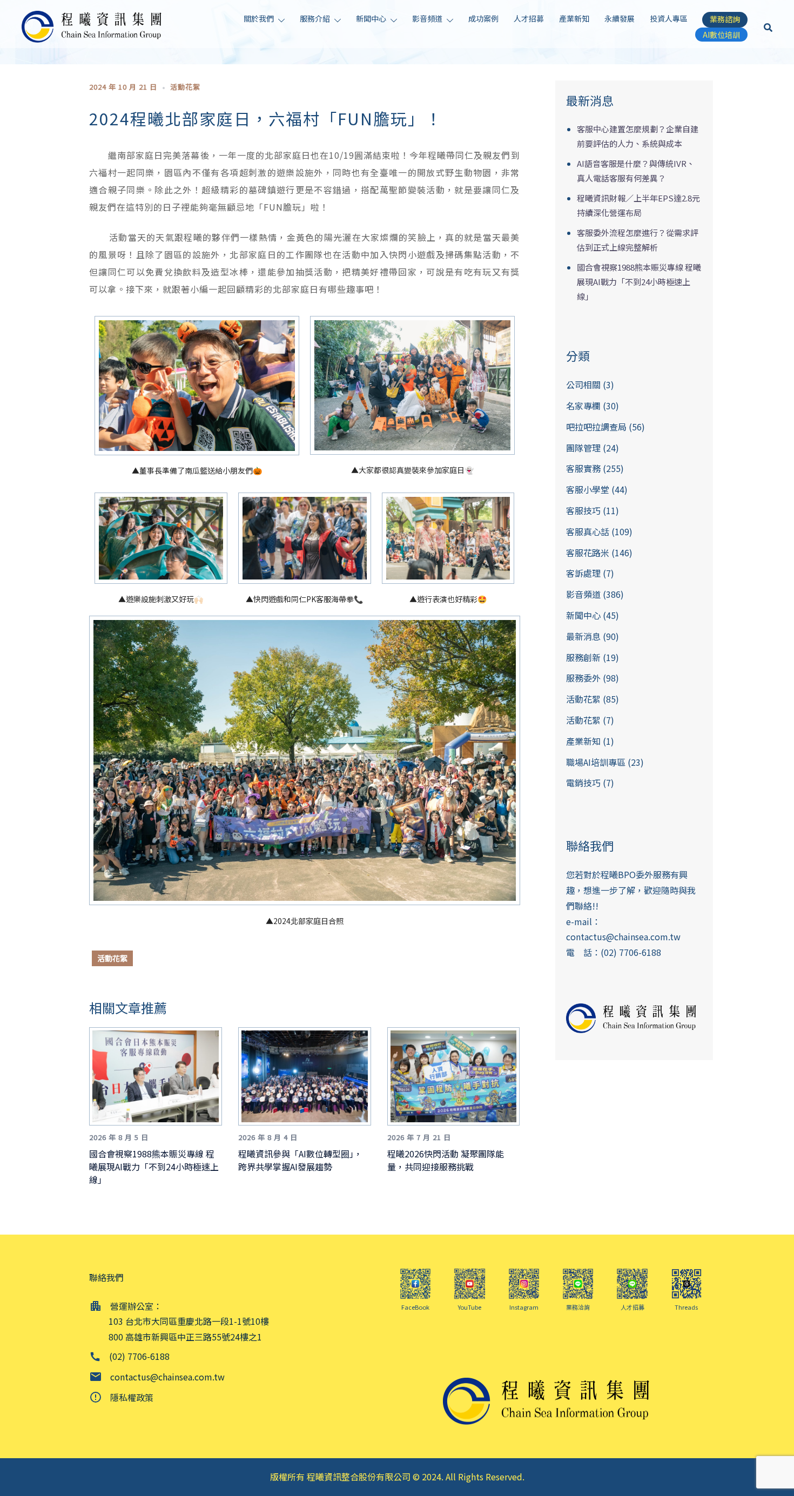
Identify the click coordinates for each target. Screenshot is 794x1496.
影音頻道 (427, 18)
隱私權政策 (131, 1397)
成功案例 (483, 18)
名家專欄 (583, 405)
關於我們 (259, 18)
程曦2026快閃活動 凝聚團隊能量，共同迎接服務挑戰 (445, 1160)
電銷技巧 (583, 782)
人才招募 (529, 18)
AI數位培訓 (721, 34)
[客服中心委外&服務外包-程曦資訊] (95, 25)
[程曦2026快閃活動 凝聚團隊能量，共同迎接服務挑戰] (457, 1075)
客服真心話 (587, 531)
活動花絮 (185, 87)
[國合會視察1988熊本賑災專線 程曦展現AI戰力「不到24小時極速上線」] (159, 1075)
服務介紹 (315, 18)
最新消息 (583, 636)
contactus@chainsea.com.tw (623, 936)
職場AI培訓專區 (595, 762)
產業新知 (574, 18)
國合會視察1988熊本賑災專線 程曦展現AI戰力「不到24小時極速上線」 (154, 1166)
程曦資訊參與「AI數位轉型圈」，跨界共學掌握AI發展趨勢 (300, 1160)
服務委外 (583, 677)
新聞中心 (371, 18)
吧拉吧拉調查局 (596, 426)
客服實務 (583, 468)
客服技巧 (583, 510)
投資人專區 (669, 18)
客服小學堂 (587, 489)
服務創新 (583, 657)
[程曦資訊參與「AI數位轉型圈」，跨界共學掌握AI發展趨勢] (308, 1075)
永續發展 (619, 18)
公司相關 (583, 384)
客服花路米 (587, 552)
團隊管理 (583, 447)
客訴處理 (583, 573)
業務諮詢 (725, 19)
